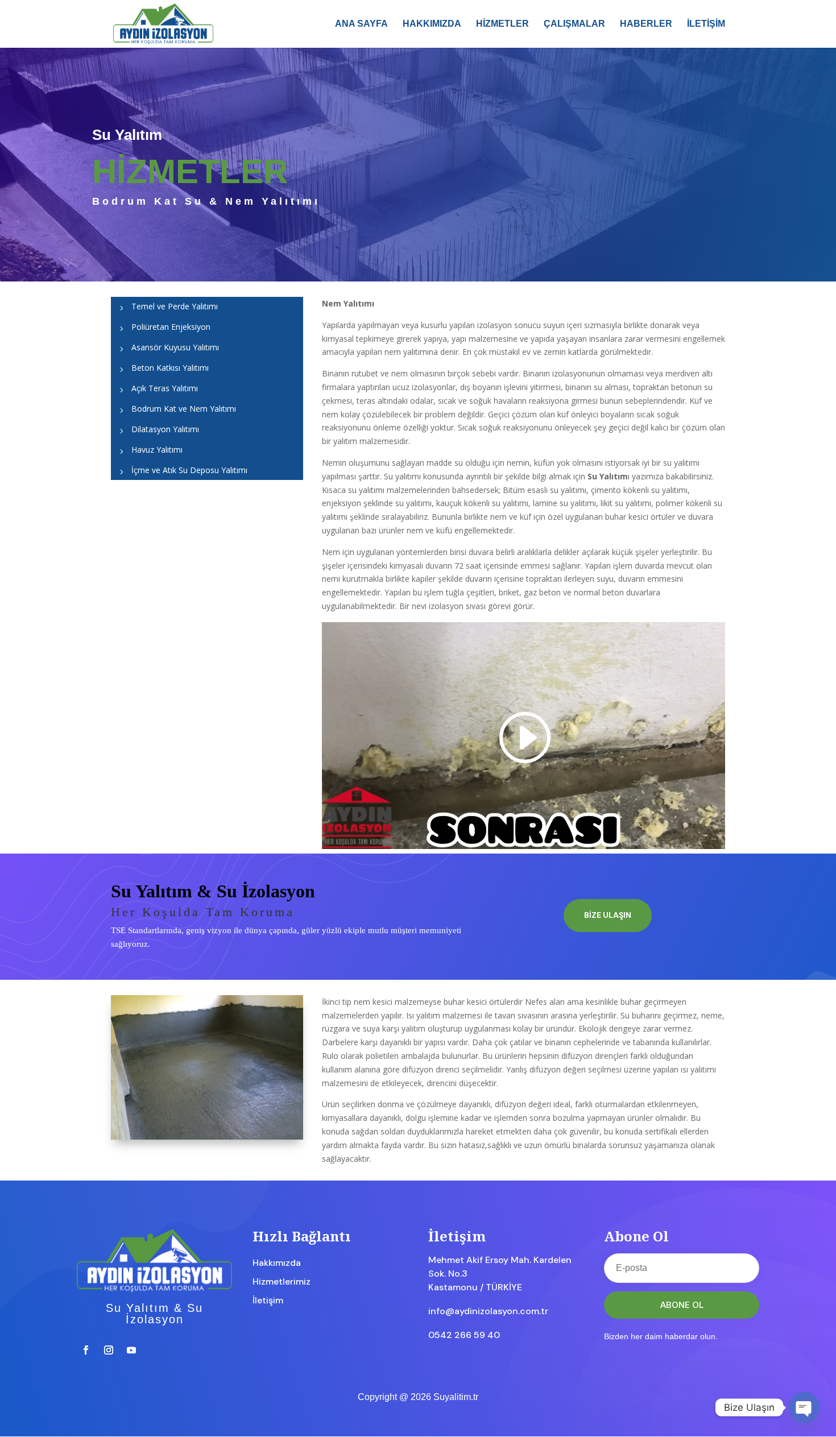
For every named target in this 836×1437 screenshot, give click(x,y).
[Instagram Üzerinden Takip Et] (109, 1350)
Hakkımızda (277, 1263)
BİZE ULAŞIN (607, 915)
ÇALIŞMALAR (574, 24)
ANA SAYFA (361, 24)
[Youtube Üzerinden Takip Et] (131, 1350)
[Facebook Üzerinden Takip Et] (86, 1350)
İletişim (268, 1300)
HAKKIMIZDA (432, 24)
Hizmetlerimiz (282, 1281)
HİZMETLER (502, 24)
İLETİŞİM (706, 24)
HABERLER (646, 24)
